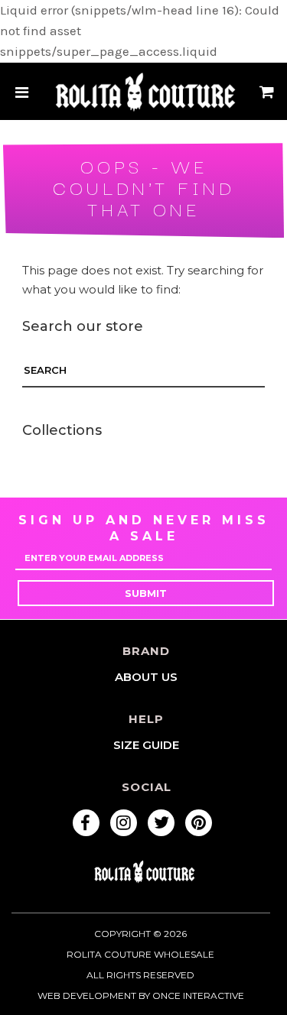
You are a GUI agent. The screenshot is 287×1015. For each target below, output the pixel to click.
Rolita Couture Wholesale (140, 954)
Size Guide (146, 745)
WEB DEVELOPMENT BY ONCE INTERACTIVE (141, 995)
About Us (146, 677)
